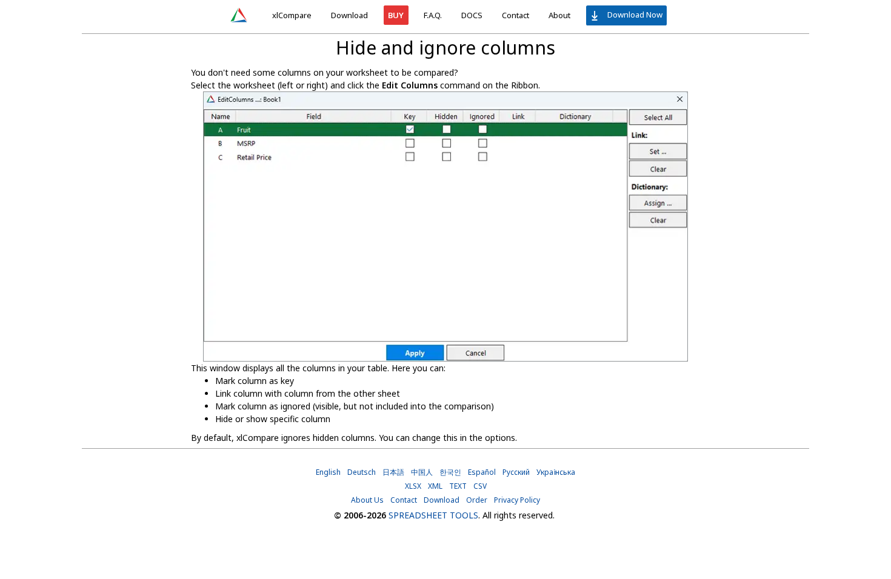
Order (476, 500)
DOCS (471, 15)
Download (349, 15)
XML (435, 486)
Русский (516, 472)
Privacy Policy (517, 500)
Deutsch (361, 472)
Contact (515, 15)
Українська (555, 472)
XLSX (413, 486)
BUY (396, 15)
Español (482, 472)
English (328, 472)
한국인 (450, 472)
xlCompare (292, 15)
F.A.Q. (433, 15)
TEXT (458, 486)
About (559, 15)
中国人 (422, 472)
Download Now (634, 14)
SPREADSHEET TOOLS (433, 515)
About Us (367, 500)
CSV (480, 486)
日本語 (393, 472)
